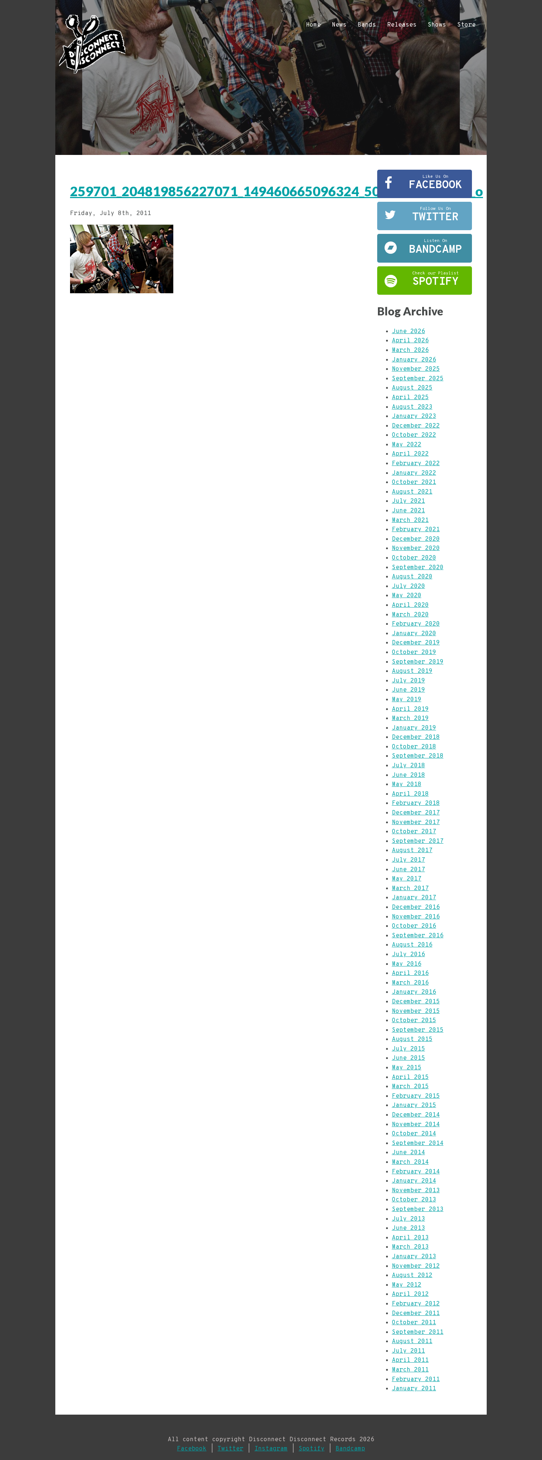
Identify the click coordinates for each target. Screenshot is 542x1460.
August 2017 (412, 850)
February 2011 (416, 1379)
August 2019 (412, 671)
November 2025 (416, 369)
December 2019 (416, 643)
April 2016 (410, 973)
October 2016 (414, 926)
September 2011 (418, 1332)
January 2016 (414, 992)
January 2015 (414, 1105)
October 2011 (414, 1322)
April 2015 (410, 1077)
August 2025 (412, 388)
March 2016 (410, 983)
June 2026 (408, 331)
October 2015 (414, 1020)
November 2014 (416, 1124)
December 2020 (416, 539)
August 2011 (412, 1341)
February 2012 (416, 1304)
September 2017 (418, 841)
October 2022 (414, 435)
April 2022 (410, 454)
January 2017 (414, 898)
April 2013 (410, 1238)
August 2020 (412, 577)
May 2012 (406, 1285)
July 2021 (408, 501)
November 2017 (416, 822)
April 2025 (410, 397)
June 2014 (408, 1152)
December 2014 (416, 1115)
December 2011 (416, 1313)
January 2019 (414, 728)
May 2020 (406, 595)
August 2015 (412, 1039)
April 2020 (410, 605)
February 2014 (416, 1172)
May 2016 (406, 964)
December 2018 (416, 737)
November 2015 (416, 1011)
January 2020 (414, 633)
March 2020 (410, 615)
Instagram (271, 1449)
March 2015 (410, 1086)
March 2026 (410, 350)
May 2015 (406, 1068)
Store (466, 25)
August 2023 (412, 407)
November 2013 (416, 1190)
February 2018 (416, 803)
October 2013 (414, 1200)
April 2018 (410, 794)
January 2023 (414, 416)
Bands (367, 25)
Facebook (191, 1449)
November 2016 (416, 917)
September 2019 (418, 662)
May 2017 (406, 879)
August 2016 (412, 945)
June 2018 (408, 775)
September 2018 (418, 756)
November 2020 (416, 548)
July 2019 (408, 681)
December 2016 (416, 907)
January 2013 (414, 1256)
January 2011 (414, 1388)
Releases (402, 25)
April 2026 (410, 341)
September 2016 (418, 936)
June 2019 (408, 690)
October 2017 (414, 831)
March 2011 (410, 1370)
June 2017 (408, 869)
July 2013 (408, 1219)
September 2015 (418, 1030)
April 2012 (410, 1294)
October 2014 (414, 1134)
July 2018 (408, 765)
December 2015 (416, 1002)
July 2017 (408, 860)
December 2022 (416, 426)
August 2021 (412, 492)
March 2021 (410, 520)
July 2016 (408, 954)
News (339, 25)
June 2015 (408, 1058)
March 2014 (410, 1162)
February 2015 (416, 1096)
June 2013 (408, 1228)
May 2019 (406, 699)
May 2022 (406, 445)
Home (313, 25)
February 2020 (416, 624)
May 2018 (406, 784)
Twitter (230, 1449)
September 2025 (418, 379)
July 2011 (408, 1351)
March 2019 (410, 718)
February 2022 (416, 463)
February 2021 (416, 529)
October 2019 (414, 652)
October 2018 (414, 747)
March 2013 (410, 1247)
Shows (437, 25)
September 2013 (418, 1209)
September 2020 (418, 567)
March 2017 (410, 888)
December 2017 (416, 813)
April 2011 (410, 1360)
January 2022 (414, 473)
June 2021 (408, 511)
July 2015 (408, 1049)
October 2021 (414, 482)
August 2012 (412, 1275)
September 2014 (418, 1143)
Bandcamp (350, 1449)
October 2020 (414, 558)
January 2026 (414, 360)
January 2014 (414, 1181)
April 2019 (410, 709)
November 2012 (416, 1266)
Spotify (311, 1449)
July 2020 (408, 586)
